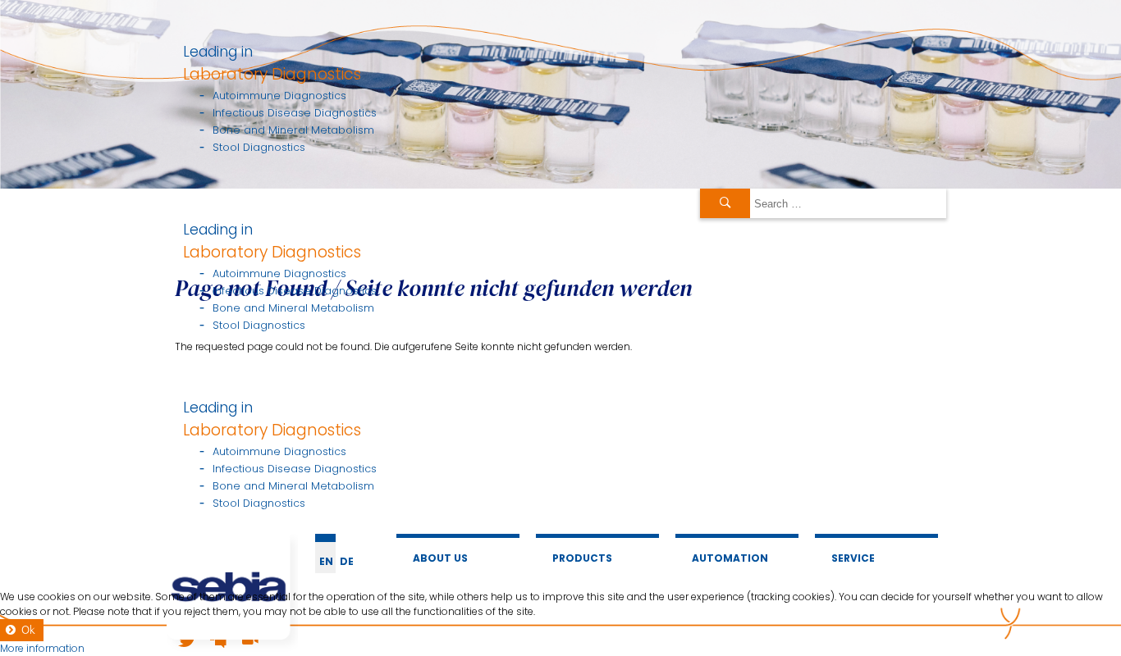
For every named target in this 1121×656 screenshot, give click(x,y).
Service (853, 558)
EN (326, 561)
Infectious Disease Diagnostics (295, 113)
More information (42, 648)
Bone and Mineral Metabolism (293, 130)
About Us (440, 558)
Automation (730, 558)
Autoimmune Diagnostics (279, 95)
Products (582, 558)
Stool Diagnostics (259, 147)
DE (347, 561)
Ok (28, 630)
